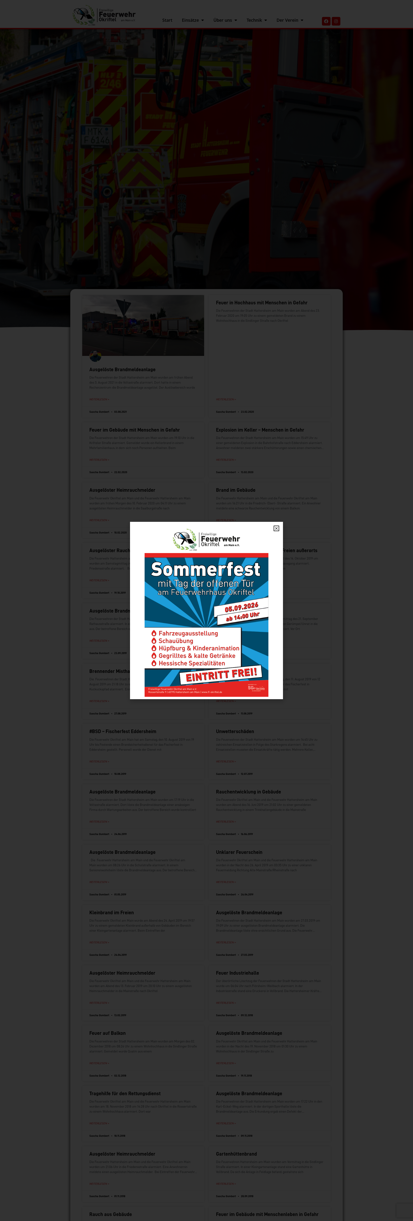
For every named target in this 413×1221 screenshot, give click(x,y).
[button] (276, 528)
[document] (206, 610)
